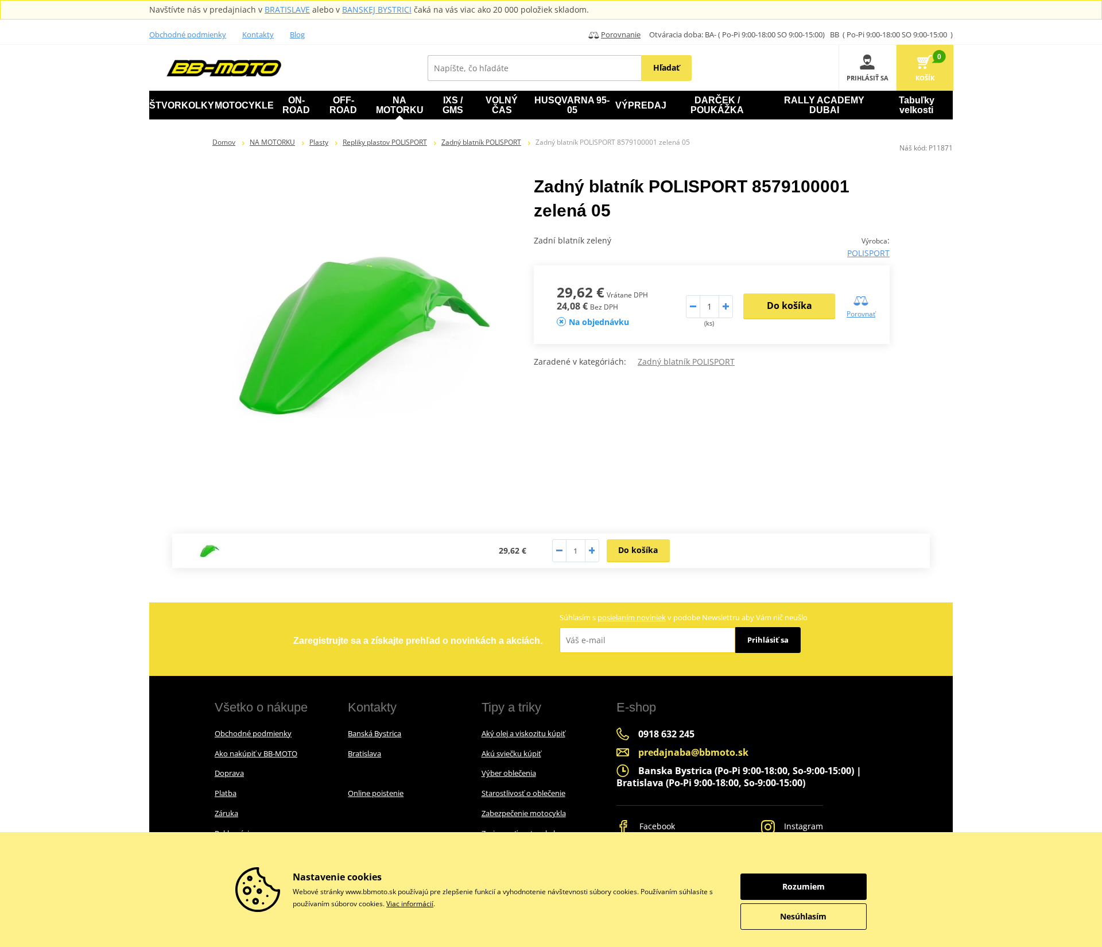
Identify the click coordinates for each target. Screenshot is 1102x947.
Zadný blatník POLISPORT (481, 142)
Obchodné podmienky (187, 34)
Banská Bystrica (374, 733)
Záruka (226, 813)
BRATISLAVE (287, 9)
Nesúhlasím (803, 916)
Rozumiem (803, 886)
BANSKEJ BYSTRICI (377, 9)
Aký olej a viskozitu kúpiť (523, 733)
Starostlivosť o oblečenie (523, 793)
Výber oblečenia (509, 773)
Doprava (229, 773)
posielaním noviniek (631, 617)
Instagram (802, 826)
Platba (225, 793)
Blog (297, 34)
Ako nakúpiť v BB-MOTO (256, 753)
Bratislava (364, 753)
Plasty (318, 142)
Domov (223, 142)
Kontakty (258, 34)
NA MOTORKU (272, 142)
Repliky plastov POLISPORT (385, 142)
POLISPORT (868, 253)
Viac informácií (409, 904)
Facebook (656, 826)
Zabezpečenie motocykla (524, 813)
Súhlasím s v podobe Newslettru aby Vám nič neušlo (684, 617)
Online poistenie (375, 793)
